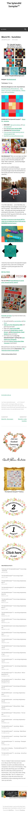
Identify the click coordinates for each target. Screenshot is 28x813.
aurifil (6, 404)
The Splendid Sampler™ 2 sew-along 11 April (12, 575)
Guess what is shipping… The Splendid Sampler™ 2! (13, 748)
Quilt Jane (16, 405)
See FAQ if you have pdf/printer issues (13, 136)
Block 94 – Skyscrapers (7, 419)
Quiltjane (3, 407)
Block (4, 402)
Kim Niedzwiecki (11, 79)
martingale (11, 404)
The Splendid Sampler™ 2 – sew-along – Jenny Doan (14, 753)
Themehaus (22, 810)
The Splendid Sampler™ (14, 5)
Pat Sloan (15, 39)
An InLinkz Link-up (6, 395)
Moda (16, 404)
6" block (21, 402)
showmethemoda (11, 407)
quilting (22, 405)
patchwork (4, 405)
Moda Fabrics (14, 330)
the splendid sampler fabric (17, 409)
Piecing (9, 405)
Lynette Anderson (16, 90)
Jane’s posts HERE (15, 328)
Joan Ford (7, 90)
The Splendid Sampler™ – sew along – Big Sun (12, 726)
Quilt (12, 405)
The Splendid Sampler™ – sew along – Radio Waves (13, 731)
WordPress (11, 810)
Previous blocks (15, 130)
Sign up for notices (15, 125)
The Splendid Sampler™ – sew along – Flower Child (13, 736)
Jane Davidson (10, 92)
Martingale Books (16, 332)
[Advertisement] (14, 17)
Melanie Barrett (15, 88)
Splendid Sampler (11, 402)
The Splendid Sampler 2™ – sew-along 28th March (13, 587)
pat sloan (20, 404)
